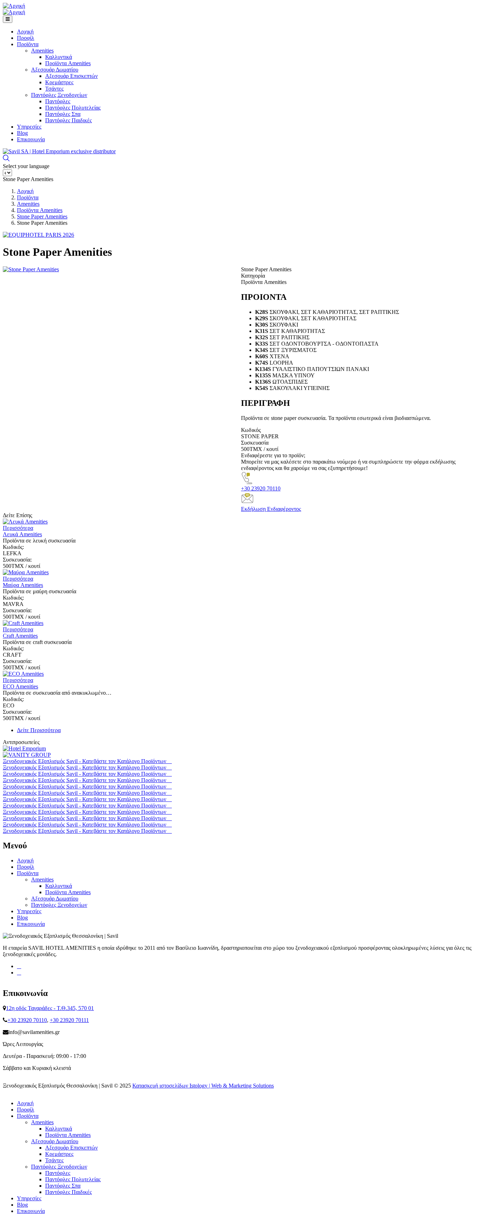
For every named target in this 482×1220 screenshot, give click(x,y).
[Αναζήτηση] (6, 160)
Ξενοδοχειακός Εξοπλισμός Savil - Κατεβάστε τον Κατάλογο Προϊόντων (85, 761)
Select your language (26, 166)
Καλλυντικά (58, 57)
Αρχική (25, 32)
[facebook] (19, 966)
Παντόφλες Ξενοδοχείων (59, 95)
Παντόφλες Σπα (62, 114)
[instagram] (19, 973)
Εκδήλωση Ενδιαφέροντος (271, 509)
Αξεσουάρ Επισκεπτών (71, 76)
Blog (22, 133)
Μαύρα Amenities (23, 585)
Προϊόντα (27, 44)
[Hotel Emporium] (24, 748)
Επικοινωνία (31, 139)
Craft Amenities (20, 636)
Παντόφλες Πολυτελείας (73, 108)
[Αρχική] (14, 6)
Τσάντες (54, 89)
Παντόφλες (57, 101)
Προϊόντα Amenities (68, 63)
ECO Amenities (20, 686)
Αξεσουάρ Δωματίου (54, 70)
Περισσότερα (18, 528)
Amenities (42, 51)
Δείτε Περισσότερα (39, 730)
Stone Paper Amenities (42, 216)
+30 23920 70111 (69, 1020)
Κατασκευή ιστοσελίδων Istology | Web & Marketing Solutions (203, 1086)
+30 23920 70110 (261, 488)
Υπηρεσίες (29, 127)
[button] (31, 269)
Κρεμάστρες (59, 82)
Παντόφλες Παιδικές (68, 120)
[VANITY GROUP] (27, 755)
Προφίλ (25, 38)
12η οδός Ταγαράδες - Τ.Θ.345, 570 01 (50, 1008)
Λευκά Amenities (22, 534)
